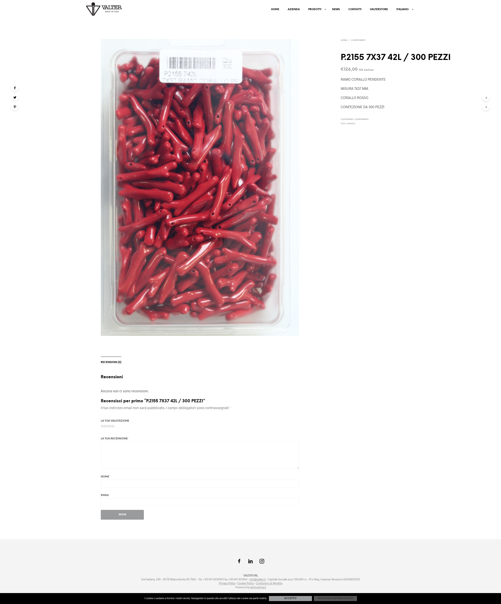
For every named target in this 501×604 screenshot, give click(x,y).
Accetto (290, 598)
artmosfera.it (258, 587)
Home (275, 9)
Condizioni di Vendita (269, 583)
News (336, 9)
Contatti (354, 9)
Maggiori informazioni (335, 598)
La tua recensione (115, 438)
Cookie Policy (245, 583)
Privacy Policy (227, 583)
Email (105, 495)
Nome (106, 477)
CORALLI (350, 124)
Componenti (358, 40)
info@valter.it (257, 579)
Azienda (294, 9)
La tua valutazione (115, 421)
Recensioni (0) (111, 362)
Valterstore (379, 9)
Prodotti (314, 9)
